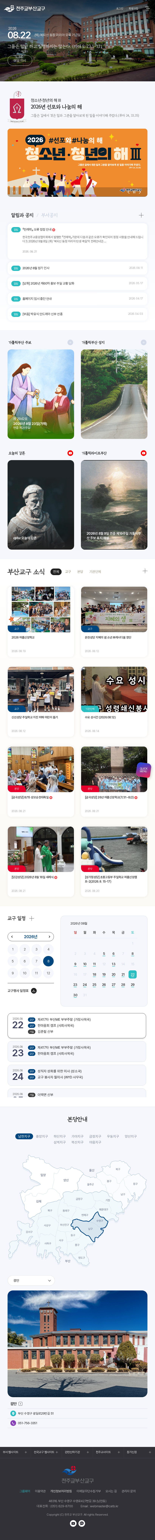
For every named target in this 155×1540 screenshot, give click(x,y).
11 (36, 973)
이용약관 (40, 1491)
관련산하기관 (72, 1452)
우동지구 (113, 1136)
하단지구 (60, 1136)
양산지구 (131, 1136)
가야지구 (77, 1136)
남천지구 (24, 1136)
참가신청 (132, 1452)
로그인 (119, 8)
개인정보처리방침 (61, 1491)
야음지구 (95, 1142)
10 (24, 973)
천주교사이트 (103, 1452)
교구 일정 (17, 918)
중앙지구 (42, 1136)
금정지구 (95, 1136)
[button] (128, 192)
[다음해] (49, 937)
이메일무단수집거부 (89, 1491)
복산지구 (77, 1142)
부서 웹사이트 (10, 1452)
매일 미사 (20, 60)
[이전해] (12, 937)
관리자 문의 (129, 1491)
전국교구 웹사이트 (44, 1452)
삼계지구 (60, 1142)
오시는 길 (111, 1491)
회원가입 (133, 8)
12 (48, 973)
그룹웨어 (24, 1491)
